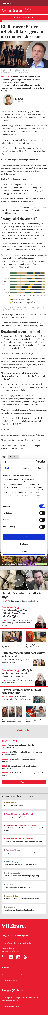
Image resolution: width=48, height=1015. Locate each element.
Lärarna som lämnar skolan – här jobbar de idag (20, 440)
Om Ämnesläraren (8, 948)
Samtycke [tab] (9, 468)
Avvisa (24, 551)
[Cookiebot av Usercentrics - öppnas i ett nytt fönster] (35, 461)
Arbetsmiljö (14, 457)
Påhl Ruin (19, 99)
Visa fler (24, 782)
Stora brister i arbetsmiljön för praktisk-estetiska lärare (23, 435)
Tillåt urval (24, 544)
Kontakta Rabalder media (11, 980)
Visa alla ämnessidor (23, 17)
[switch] (42, 513)
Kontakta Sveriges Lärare (11, 1006)
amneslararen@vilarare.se (10, 951)
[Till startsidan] (7, 2)
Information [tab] (24, 468)
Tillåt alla (24, 537)
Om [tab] (39, 468)
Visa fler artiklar (24, 730)
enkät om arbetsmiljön (27, 227)
